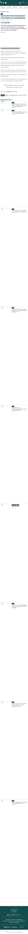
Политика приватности (8, 920)
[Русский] (23, 2)
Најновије (9, 7)
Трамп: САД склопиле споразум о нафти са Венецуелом (19, 802)
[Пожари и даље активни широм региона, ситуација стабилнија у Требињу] (6, 651)
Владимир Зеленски (14, 95)
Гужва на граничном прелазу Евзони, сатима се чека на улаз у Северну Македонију (19, 105)
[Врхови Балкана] (6, 552)
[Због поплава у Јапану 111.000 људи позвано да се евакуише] (6, 256)
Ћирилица (16, 922)
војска (20, 95)
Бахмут (7, 95)
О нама (17, 920)
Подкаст (21, 7)
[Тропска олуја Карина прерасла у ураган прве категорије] (6, 158)
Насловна (3, 7)
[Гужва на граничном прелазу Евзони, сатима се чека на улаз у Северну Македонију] (6, 104)
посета (24, 95)
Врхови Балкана (15, 506)
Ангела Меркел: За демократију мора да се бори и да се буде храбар (19, 409)
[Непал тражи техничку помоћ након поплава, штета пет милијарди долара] (6, 749)
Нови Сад (15, 7)
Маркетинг (8, 919)
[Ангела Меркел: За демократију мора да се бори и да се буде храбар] (6, 454)
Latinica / (11, 922)
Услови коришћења (17, 919)
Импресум (22, 920)
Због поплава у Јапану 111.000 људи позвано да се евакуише (19, 211)
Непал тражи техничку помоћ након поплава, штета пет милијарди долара (19, 705)
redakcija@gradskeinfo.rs (15, 914)
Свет (13, 102)
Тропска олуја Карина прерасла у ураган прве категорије (19, 112)
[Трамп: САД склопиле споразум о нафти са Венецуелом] (6, 848)
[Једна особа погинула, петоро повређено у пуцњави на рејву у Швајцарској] (6, 355)
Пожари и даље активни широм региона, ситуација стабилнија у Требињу (19, 606)
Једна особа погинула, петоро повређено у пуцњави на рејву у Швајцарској (19, 310)
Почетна (3, 11)
